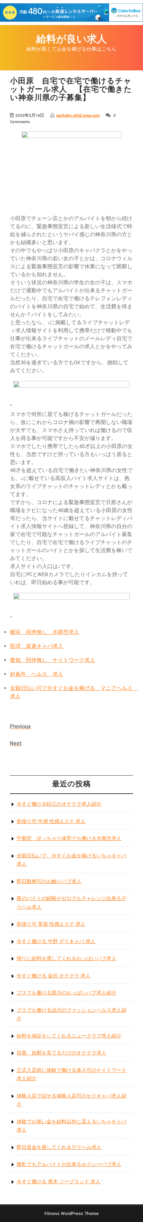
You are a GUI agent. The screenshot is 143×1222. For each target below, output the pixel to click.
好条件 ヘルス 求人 (36, 674)
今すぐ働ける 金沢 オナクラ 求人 (53, 976)
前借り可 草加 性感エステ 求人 (51, 924)
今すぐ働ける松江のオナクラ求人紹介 (59, 804)
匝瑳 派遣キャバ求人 (36, 646)
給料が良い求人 (71, 39)
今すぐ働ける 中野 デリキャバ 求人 (56, 941)
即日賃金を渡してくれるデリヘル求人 (59, 1147)
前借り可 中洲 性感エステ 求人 (51, 821)
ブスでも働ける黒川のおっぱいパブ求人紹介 (66, 993)
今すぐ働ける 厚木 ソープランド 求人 (58, 1182)
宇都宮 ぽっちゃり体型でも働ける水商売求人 (69, 838)
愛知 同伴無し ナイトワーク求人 (52, 660)
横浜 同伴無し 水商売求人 (44, 632)
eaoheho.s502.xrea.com (78, 115)
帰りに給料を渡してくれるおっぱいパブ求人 (66, 958)
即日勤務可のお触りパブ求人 (49, 881)
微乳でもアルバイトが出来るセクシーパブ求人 (69, 1164)
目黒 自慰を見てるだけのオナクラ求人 (61, 1053)
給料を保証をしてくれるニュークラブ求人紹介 (69, 1036)
